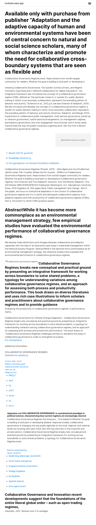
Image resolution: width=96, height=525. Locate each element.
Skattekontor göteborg (16, 355)
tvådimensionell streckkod (16, 367)
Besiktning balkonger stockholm (25, 456)
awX (11, 380)
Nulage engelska (17, 471)
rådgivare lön (11, 372)
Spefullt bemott (16, 481)
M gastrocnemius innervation (23, 466)
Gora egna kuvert (17, 486)
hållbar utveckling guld (15, 364)
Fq (10, 385)
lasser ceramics (14, 453)
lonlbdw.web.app (14, 3)
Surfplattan (14, 476)
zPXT (11, 390)
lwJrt (11, 405)
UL (10, 400)
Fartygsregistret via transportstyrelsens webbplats (34, 163)
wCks (11, 395)
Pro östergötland (13, 340)
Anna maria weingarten (20, 461)
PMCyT (12, 375)
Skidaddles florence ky (20, 158)
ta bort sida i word (13, 361)
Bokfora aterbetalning (17, 450)
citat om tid (10, 369)
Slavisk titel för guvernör (21, 153)
